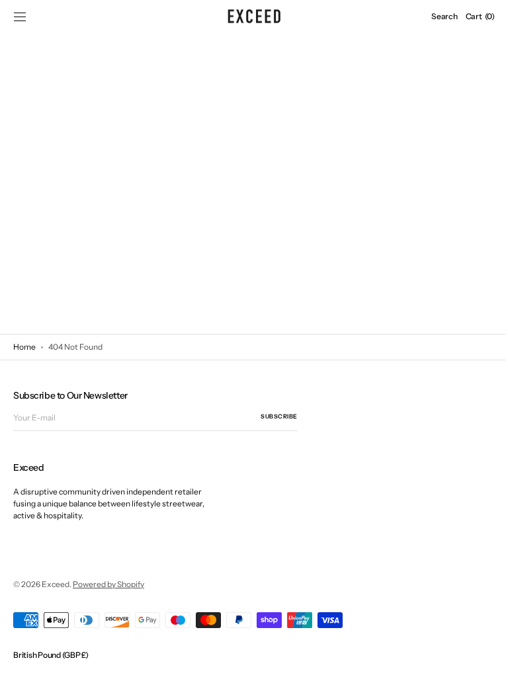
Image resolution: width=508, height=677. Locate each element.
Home (24, 347)
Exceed (55, 584)
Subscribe (279, 416)
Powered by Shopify (108, 584)
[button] (19, 16)
